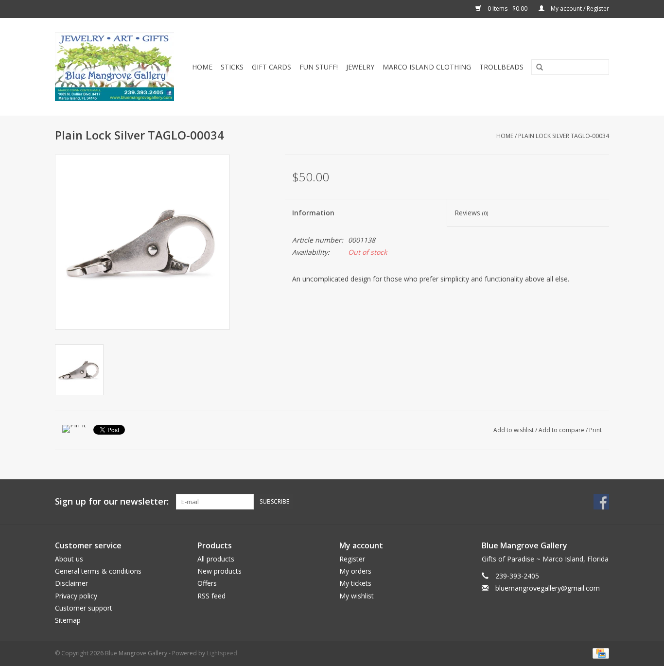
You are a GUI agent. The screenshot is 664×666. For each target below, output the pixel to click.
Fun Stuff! (318, 66)
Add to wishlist (513, 430)
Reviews (471, 212)
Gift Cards (271, 66)
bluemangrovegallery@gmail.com (547, 588)
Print (595, 430)
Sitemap (68, 620)
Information (313, 212)
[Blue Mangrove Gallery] (116, 67)
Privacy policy (76, 595)
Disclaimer (71, 583)
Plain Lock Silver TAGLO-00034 (563, 136)
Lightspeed (222, 653)
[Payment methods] (599, 652)
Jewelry (360, 66)
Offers (207, 583)
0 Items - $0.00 (507, 8)
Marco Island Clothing (427, 66)
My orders (355, 571)
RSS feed (211, 595)
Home (202, 66)
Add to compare (562, 430)
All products (215, 558)
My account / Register (579, 8)
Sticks (232, 66)
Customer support (83, 608)
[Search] (536, 67)
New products (219, 571)
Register (352, 558)
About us (69, 558)
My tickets (355, 583)
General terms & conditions (98, 571)
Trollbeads (501, 66)
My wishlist (356, 595)
